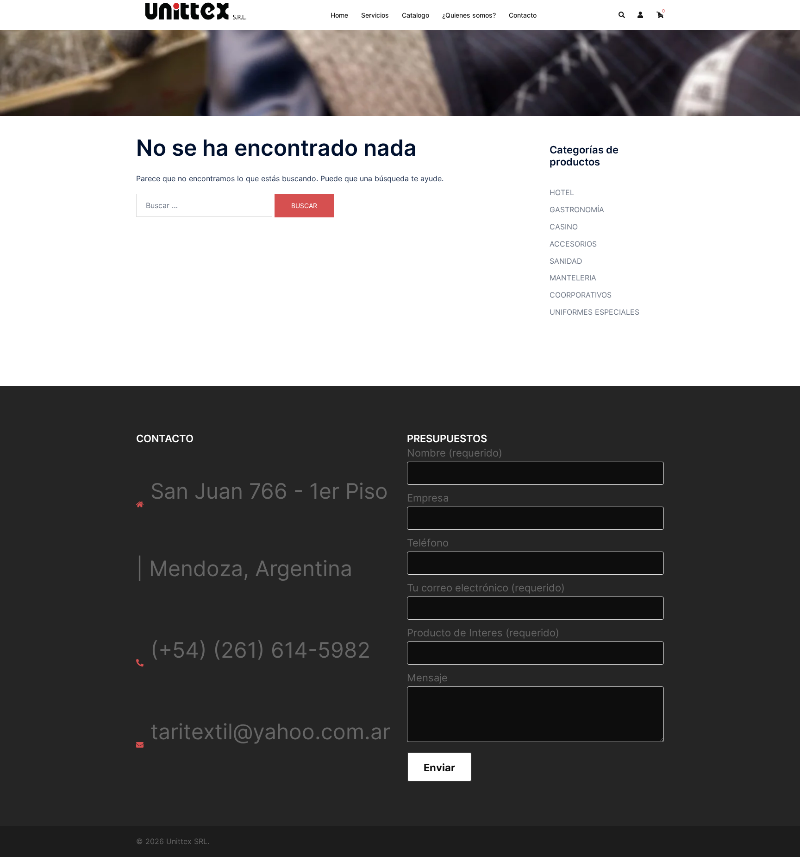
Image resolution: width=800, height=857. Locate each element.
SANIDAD (566, 261)
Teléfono (428, 543)
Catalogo (415, 15)
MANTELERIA (573, 277)
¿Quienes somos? (469, 15)
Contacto (523, 15)
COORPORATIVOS (581, 294)
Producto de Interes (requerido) (483, 633)
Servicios (375, 15)
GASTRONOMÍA (577, 209)
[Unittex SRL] (192, 14)
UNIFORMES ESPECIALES (594, 312)
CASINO (564, 226)
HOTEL (562, 192)
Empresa (428, 498)
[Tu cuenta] (641, 15)
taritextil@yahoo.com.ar (270, 731)
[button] (622, 15)
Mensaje (427, 678)
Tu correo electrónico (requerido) (486, 588)
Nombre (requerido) (454, 453)
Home (339, 15)
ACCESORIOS (573, 243)
